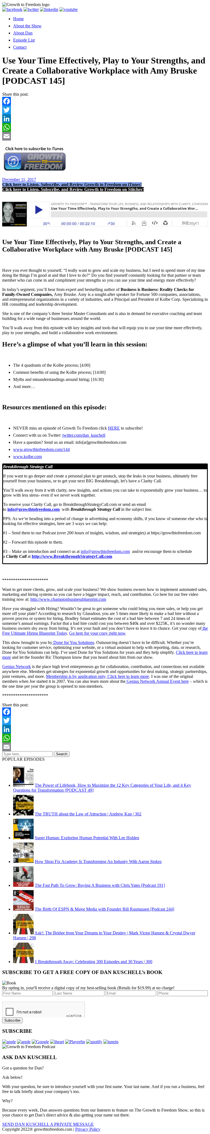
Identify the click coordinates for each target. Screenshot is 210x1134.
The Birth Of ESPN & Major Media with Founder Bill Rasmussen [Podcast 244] (104, 909)
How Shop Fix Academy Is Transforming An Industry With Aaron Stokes (98, 861)
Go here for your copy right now (97, 633)
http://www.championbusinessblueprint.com (68, 599)
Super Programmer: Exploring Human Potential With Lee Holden (87, 837)
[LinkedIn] (105, 118)
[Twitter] (105, 110)
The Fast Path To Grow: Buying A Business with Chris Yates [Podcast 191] (100, 885)
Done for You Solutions (73, 642)
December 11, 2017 (19, 179)
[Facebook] (105, 101)
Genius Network (16, 666)
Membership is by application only (75, 676)
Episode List (24, 40)
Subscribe (12, 1020)
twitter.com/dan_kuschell (83, 435)
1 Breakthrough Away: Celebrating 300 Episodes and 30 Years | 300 (93, 961)
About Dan (23, 33)
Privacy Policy (87, 1129)
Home (18, 18)
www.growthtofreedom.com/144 (41, 449)
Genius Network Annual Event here (157, 681)
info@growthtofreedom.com (105, 551)
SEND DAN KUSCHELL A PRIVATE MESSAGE (48, 1124)
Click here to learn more (127, 676)
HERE (114, 428)
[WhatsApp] (105, 127)
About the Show (27, 26)
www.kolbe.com (27, 456)
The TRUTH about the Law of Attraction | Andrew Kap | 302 (88, 814)
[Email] (105, 136)
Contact (20, 47)
